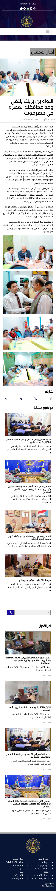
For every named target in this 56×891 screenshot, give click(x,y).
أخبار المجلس (17, 859)
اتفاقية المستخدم (15, 878)
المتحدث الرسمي (41, 868)
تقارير (20, 868)
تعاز (21, 872)
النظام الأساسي (41, 875)
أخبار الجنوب (43, 865)
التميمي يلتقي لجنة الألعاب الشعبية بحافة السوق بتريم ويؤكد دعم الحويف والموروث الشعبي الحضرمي (29, 489)
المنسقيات (18, 865)
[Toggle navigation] (48, 31)
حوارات (45, 862)
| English (24, 4)
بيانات (46, 872)
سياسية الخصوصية (40, 878)
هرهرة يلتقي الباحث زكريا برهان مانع (35, 580)
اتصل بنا (32, 4)
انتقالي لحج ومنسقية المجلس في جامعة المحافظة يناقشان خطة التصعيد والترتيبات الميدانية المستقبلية (28, 660)
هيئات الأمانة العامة (14, 862)
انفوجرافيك (18, 875)
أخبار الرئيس (43, 859)
